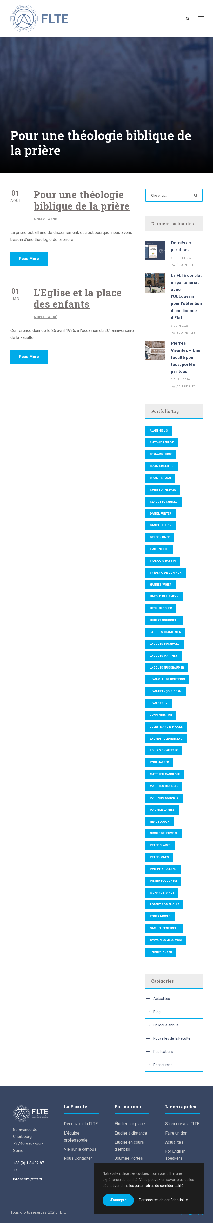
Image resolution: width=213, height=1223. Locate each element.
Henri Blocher (161, 608)
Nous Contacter (78, 1158)
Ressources (162, 1065)
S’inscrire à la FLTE (182, 1123)
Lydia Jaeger (159, 762)
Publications (163, 1052)
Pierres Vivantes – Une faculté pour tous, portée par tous (186, 357)
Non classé (45, 219)
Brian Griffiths (162, 466)
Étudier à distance (131, 1133)
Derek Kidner (160, 537)
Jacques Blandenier (165, 632)
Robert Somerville (164, 904)
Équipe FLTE (186, 265)
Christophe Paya (163, 489)
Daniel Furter (160, 513)
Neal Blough (159, 821)
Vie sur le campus (80, 1149)
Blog (157, 1012)
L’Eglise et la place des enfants (78, 298)
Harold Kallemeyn (164, 596)
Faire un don (176, 1133)
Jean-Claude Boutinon (167, 679)
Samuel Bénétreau (164, 928)
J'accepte (118, 1200)
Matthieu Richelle (164, 786)
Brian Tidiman (160, 478)
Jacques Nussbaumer (167, 667)
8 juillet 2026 (182, 258)
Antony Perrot (162, 442)
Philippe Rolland (163, 869)
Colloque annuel (166, 1025)
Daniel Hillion (160, 525)
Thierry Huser (161, 952)
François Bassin (163, 560)
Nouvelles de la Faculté (171, 1038)
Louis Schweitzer (164, 750)
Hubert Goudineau (164, 620)
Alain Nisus (159, 430)
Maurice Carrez (162, 809)
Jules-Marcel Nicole (166, 726)
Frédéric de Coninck (165, 572)
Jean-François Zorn (165, 691)
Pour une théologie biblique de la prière (82, 200)
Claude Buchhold (164, 501)
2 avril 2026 (180, 379)
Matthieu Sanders (164, 798)
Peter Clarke (160, 845)
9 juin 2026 (180, 326)
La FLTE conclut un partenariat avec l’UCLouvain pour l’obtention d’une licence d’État (186, 296)
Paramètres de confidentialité (163, 1200)
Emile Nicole (159, 549)
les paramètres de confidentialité (156, 1186)
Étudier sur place (130, 1123)
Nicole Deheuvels (163, 833)
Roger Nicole (160, 916)
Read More (29, 258)
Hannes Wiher (160, 584)
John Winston (161, 715)
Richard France (162, 892)
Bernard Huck (161, 454)
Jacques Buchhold (165, 643)
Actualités (161, 999)
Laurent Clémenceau (166, 738)
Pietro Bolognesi (163, 880)
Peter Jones (159, 857)
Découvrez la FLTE (81, 1123)
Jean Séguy (158, 703)
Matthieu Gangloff (165, 774)
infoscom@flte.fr (27, 1179)
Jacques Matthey (163, 655)
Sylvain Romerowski (166, 940)
